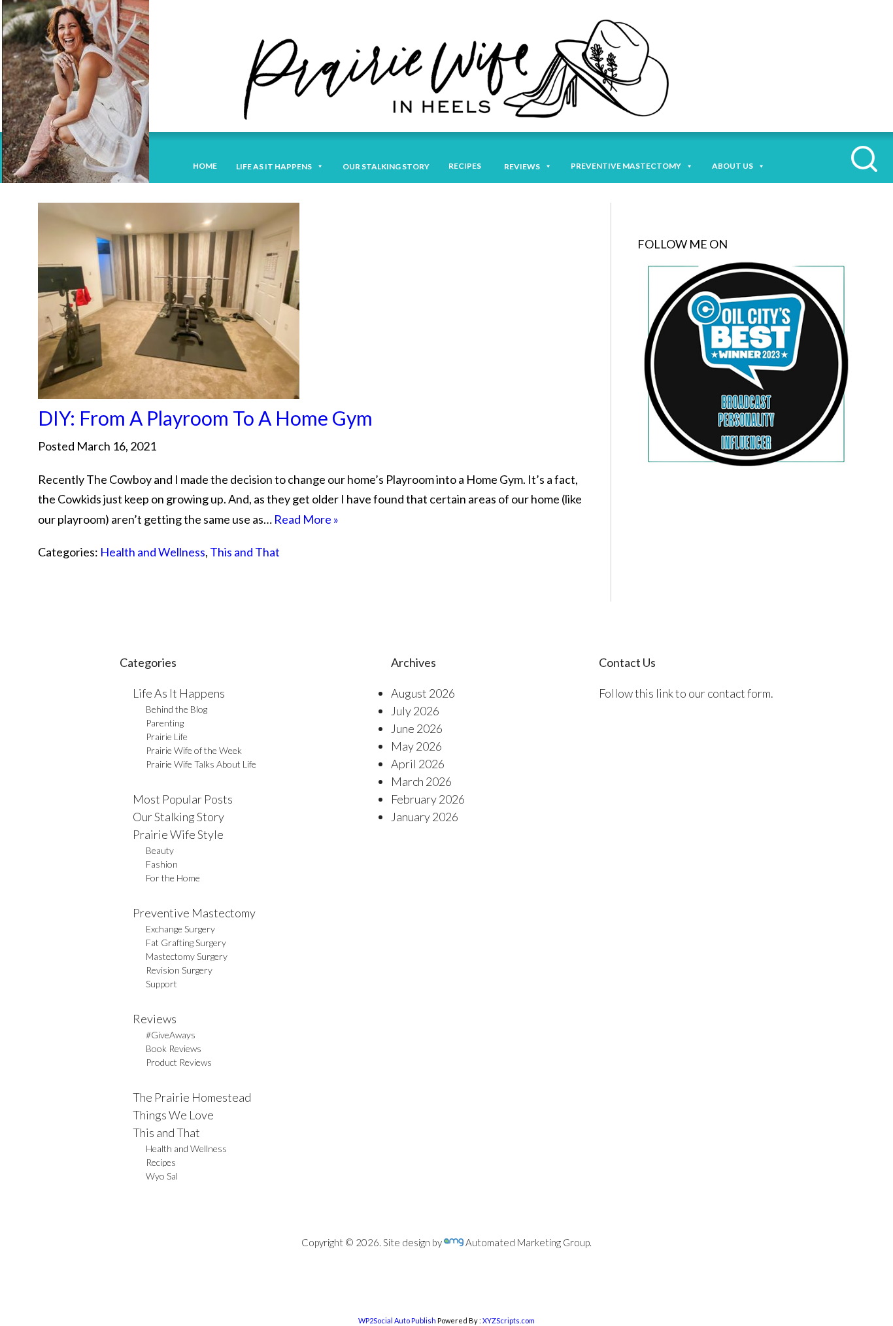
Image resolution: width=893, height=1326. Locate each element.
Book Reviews (173, 1048)
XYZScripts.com (508, 1320)
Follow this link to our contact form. (686, 693)
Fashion (162, 864)
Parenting (165, 722)
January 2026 (424, 816)
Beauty (160, 850)
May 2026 (416, 746)
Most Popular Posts (183, 799)
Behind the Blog (176, 709)
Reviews (155, 1019)
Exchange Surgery (180, 928)
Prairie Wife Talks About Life (201, 764)
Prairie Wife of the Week (194, 750)
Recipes (466, 166)
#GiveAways (170, 1034)
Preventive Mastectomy (626, 166)
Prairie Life (167, 736)
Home (205, 166)
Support (161, 983)
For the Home (173, 877)
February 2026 (428, 799)
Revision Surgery (179, 970)
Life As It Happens (179, 693)
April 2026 (418, 763)
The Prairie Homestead (192, 1097)
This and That (245, 552)
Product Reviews (179, 1062)
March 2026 (421, 781)
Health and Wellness (152, 552)
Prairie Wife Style (178, 834)
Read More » (306, 519)
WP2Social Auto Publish (397, 1320)
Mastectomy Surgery (186, 956)
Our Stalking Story (178, 816)
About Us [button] (732, 166)
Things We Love (173, 1115)
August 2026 (423, 693)
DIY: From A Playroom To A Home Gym (205, 418)
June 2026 (417, 728)
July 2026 (415, 711)
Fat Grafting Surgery (186, 942)
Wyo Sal (162, 1176)
